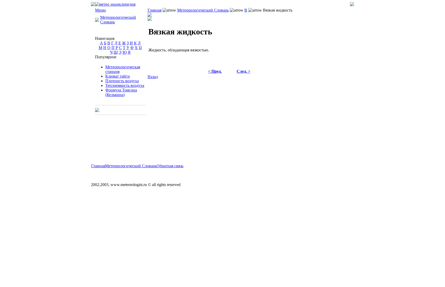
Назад (153, 77)
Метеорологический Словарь (203, 10)
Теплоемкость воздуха (124, 85)
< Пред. (215, 71)
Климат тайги (117, 76)
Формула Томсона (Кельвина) (121, 92)
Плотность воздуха (122, 81)
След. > (243, 71)
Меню (100, 10)
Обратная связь (170, 166)
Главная (154, 10)
